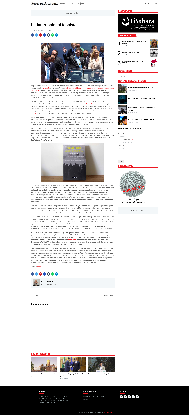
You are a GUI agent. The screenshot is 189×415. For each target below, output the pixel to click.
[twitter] (145, 3)
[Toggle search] (156, 3)
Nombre (121, 133)
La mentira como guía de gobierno (100, 374)
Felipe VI (45, 88)
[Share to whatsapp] (52, 35)
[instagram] (129, 396)
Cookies (85, 399)
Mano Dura (96, 104)
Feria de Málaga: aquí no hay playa (140, 87)
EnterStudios (107, 412)
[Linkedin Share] (44, 35)
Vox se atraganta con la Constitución (43, 374)
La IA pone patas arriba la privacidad (141, 98)
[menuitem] (62, 3)
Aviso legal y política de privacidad (94, 396)
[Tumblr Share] (48, 35)
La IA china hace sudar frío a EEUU (141, 119)
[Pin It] (40, 35)
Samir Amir (72, 240)
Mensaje (121, 146)
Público (39, 266)
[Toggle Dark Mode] (152, 3)
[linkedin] (137, 396)
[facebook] (148, 3)
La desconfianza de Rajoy (131, 52)
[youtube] (133, 396)
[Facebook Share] (32, 35)
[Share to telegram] (56, 35)
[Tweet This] (36, 35)
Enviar (121, 161)
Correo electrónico (125, 139)
